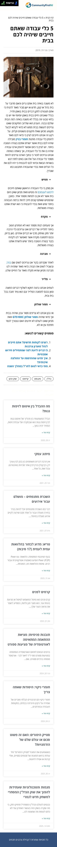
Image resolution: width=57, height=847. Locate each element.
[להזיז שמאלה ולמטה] (2, 4)
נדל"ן (49, 378)
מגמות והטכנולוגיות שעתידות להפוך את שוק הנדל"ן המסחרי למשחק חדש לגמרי (29, 792)
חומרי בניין (22, 139)
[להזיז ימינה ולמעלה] (4, 2)
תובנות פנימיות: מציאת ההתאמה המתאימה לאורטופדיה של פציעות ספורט (29, 639)
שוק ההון (13, 378)
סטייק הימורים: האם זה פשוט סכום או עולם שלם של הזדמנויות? (30, 739)
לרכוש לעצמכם (45, 192)
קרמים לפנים (41, 592)
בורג (8, 262)
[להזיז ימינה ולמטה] (4, 4)
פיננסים (37, 378)
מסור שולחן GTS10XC (25, 317)
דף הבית (49, 17)
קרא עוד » (46, 432)
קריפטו (25, 378)
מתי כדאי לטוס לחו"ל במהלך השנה (27, 366)
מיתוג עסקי (42, 454)
